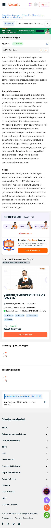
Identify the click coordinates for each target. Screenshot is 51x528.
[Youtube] (19, 524)
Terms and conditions (24, 518)
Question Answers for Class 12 (30, 23)
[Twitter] (14, 524)
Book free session (33, 250)
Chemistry (37, 15)
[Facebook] (2, 524)
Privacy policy (7, 518)
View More (24, 233)
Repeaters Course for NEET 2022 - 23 (23, 396)
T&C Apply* (37, 245)
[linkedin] (8, 524)
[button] (10, 226)
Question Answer (11, 15)
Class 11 (25, 15)
